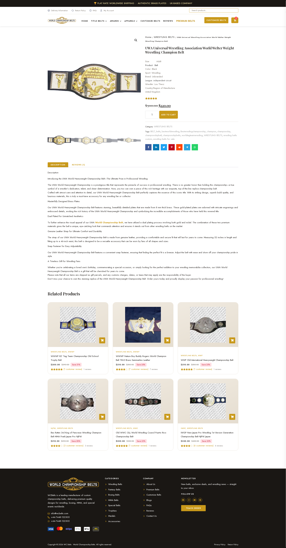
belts (158, 131)
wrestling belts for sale (164, 139)
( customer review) (72, 369)
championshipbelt (153, 135)
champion (211, 131)
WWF (200, 355)
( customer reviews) (138, 369)
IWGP (183, 428)
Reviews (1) (78, 164)
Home (84, 21)
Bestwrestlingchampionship (193, 131)
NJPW (53, 428)
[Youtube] (194, 500)
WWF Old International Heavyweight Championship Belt (207, 360)
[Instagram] (189, 500)
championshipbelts (172, 135)
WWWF (71, 352)
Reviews (168, 21)
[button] (136, 40)
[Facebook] (183, 500)
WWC (135, 428)
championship (223, 131)
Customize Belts (150, 21)
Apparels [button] (129, 21)
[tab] (58, 164)
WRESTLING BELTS (164, 37)
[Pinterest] (200, 500)
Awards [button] (114, 21)
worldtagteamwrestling (192, 135)
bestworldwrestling (170, 131)
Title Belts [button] (97, 21)
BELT (152, 131)
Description (58, 164)
